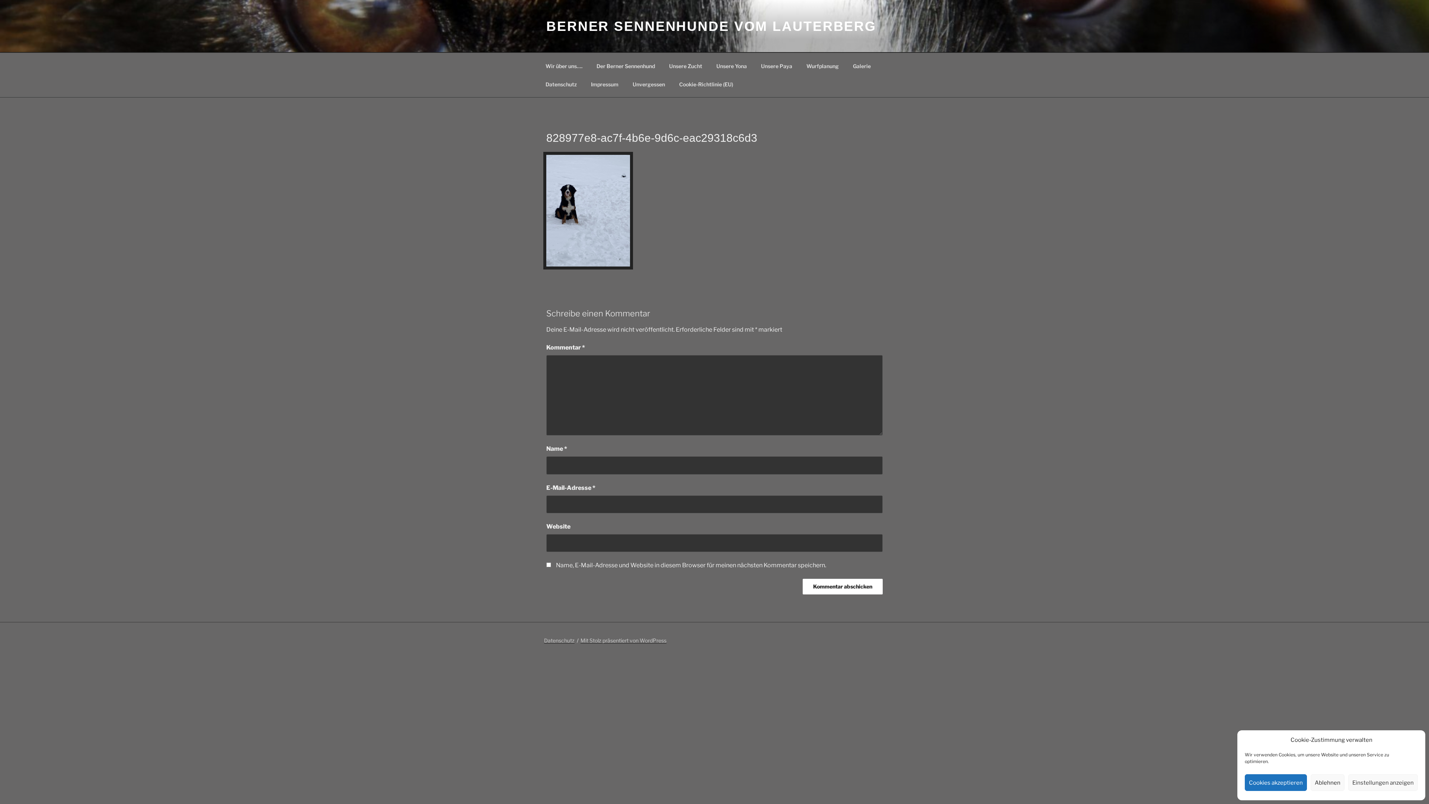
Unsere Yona (731, 66)
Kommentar (565, 347)
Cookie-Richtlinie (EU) (706, 84)
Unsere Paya (776, 66)
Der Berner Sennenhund (626, 66)
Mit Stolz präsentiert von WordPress (623, 640)
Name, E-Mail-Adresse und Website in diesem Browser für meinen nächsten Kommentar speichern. (691, 565)
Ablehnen (1327, 782)
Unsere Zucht (685, 66)
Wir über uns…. (564, 66)
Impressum (604, 84)
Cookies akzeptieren (1276, 782)
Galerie (862, 66)
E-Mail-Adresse (570, 487)
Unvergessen (649, 84)
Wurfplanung (822, 66)
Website (558, 526)
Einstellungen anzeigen (1383, 782)
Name (556, 448)
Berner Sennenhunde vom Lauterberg (711, 26)
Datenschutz (561, 84)
